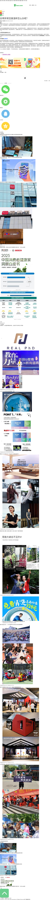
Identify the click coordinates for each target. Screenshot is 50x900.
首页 (1, 0)
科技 (26, 0)
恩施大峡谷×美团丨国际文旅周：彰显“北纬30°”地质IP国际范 (11, 530)
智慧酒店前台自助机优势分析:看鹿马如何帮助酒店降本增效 (11, 134)
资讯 (3, 0)
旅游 (10, 0)
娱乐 (5, 0)
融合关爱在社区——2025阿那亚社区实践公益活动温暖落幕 (11, 624)
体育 (7, 0)
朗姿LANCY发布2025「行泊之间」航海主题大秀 (9, 453)
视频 (16, 0)
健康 (20, 0)
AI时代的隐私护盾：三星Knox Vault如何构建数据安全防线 (11, 157)
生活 (12, 0)
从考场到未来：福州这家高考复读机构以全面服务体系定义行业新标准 (13, 764)
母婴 (14, 0)
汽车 (24, 0)
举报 (1, 71)
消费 (22, 0)
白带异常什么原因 (6, 54)
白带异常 (5, 38)
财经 (18, 0)
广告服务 (5, 898)
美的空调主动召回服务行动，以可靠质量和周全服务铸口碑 (13, 621)
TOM (1, 136)
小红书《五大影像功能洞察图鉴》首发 (7, 391)
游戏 (9, 0)
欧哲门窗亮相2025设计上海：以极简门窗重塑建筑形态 (10, 687)
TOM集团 (2, 898)
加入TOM (9, 898)
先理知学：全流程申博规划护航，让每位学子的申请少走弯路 (11, 325)
